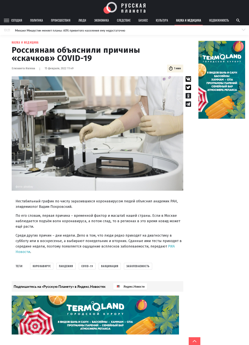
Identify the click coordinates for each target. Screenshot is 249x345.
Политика (36, 20)
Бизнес (143, 20)
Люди (82, 20)
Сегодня (16, 20)
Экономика (101, 20)
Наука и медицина (188, 20)
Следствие (124, 20)
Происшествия (60, 20)
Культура (162, 20)
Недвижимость (219, 20)
